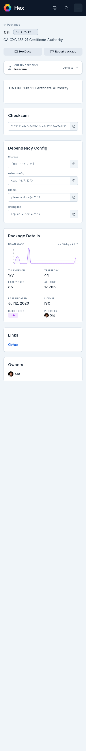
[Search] (66, 8)
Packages (13, 24)
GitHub (13, 344)
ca (7, 31)
